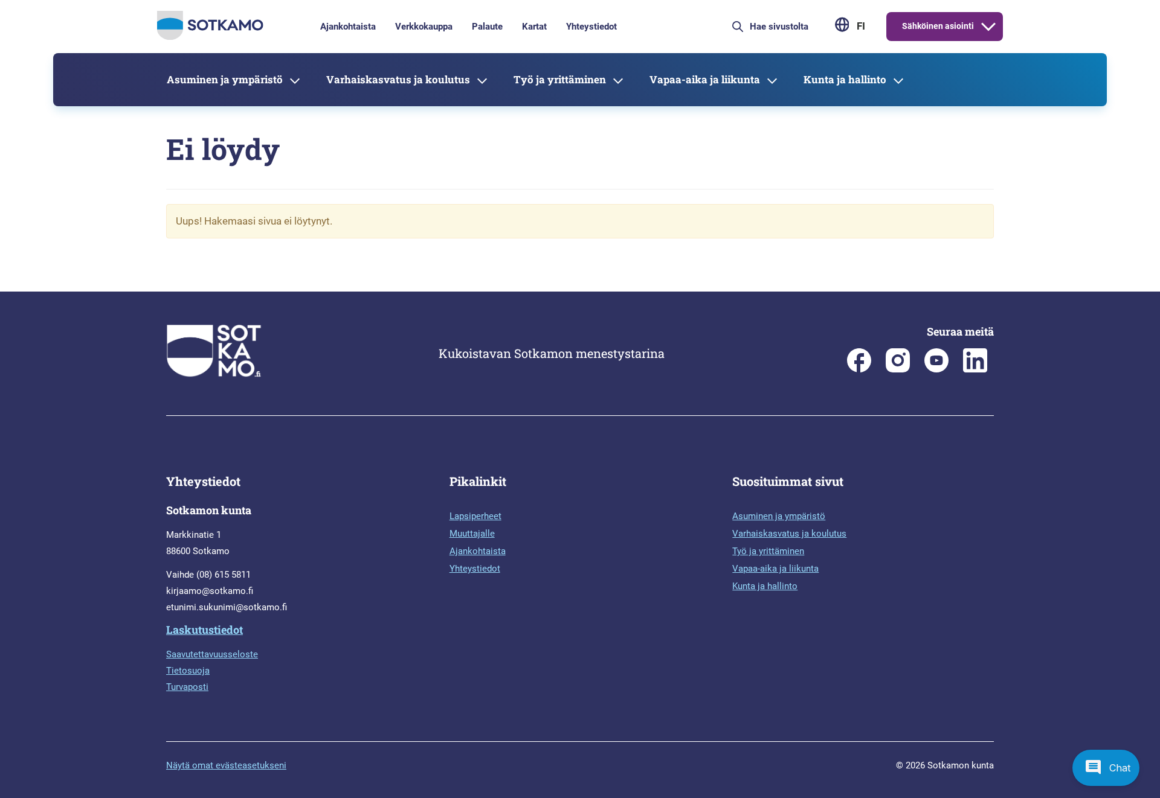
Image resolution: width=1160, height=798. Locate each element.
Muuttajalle (472, 533)
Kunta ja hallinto (845, 79)
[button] (1105, 768)
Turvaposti (187, 686)
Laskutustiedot (204, 629)
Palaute (487, 26)
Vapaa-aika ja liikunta (704, 79)
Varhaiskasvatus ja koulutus (398, 79)
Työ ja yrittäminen (560, 79)
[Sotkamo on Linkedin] (975, 369)
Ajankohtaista (348, 26)
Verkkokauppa (424, 26)
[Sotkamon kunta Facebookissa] (859, 369)
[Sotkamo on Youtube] (936, 369)
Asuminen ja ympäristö (225, 79)
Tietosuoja (188, 670)
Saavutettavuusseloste (212, 654)
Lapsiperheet (475, 516)
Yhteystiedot (591, 26)
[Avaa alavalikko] (988, 26)
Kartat (534, 26)
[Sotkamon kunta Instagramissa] (898, 369)
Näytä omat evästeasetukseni (226, 765)
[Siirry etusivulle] (210, 37)
